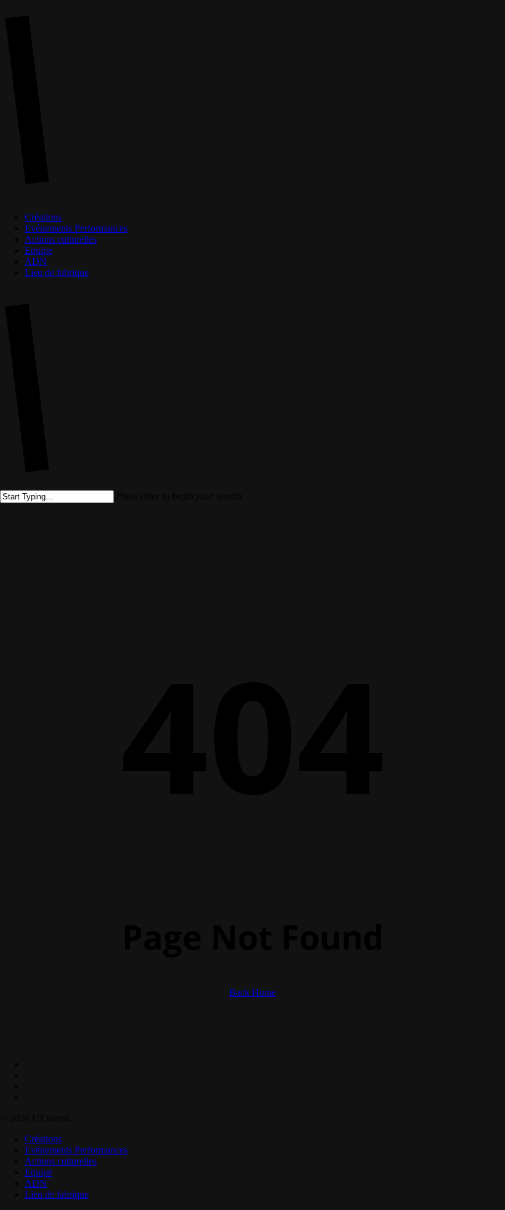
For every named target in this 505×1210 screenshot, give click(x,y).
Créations (43, 1139)
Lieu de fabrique (57, 1194)
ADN (36, 1183)
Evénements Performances (76, 1150)
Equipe (38, 1172)
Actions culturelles (61, 1161)
